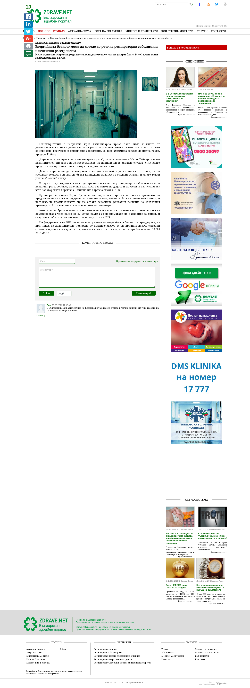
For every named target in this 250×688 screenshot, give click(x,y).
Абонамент (167, 652)
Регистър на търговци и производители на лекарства (122, 662)
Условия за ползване (206, 649)
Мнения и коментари (142, 31)
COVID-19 (59, 31)
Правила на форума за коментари (137, 261)
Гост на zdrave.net (108, 31)
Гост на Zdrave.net (36, 659)
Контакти (218, 31)
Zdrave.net (107, 683)
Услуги (202, 31)
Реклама (165, 659)
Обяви (63, 649)
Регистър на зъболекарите (108, 652)
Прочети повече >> (186, 114)
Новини (44, 31)
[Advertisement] (165, 15)
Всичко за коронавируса (183, 47)
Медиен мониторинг (172, 655)
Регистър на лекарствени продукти (113, 659)
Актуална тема (79, 31)
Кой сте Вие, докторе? (177, 31)
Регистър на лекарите (105, 649)
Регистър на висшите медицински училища (117, 655)
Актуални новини (35, 649)
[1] (28, 56)
